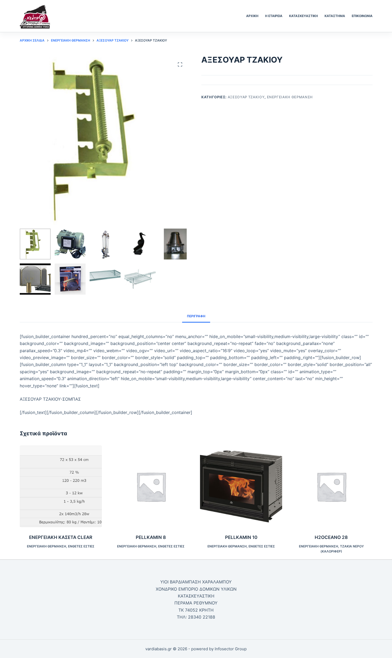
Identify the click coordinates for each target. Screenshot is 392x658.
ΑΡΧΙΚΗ (252, 16)
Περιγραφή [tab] (196, 316)
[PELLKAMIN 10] (241, 486)
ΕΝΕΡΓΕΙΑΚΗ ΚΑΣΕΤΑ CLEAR (60, 537)
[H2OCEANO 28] (331, 486)
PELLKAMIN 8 (151, 537)
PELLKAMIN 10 (241, 537)
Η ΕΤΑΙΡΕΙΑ (273, 16)
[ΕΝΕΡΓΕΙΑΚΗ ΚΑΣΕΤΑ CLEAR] (61, 486)
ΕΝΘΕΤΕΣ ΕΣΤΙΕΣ (81, 546)
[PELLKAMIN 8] (151, 486)
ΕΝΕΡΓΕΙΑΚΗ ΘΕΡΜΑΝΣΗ (290, 97)
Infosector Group (231, 648)
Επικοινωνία (362, 16)
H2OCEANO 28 (331, 537)
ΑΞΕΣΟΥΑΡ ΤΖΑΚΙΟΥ (246, 97)
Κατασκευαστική (303, 16)
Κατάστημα (335, 16)
